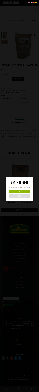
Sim (19, 191)
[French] (32, 2)
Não (19, 196)
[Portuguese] (34, 2)
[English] (29, 2)
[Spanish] (36, 2)
